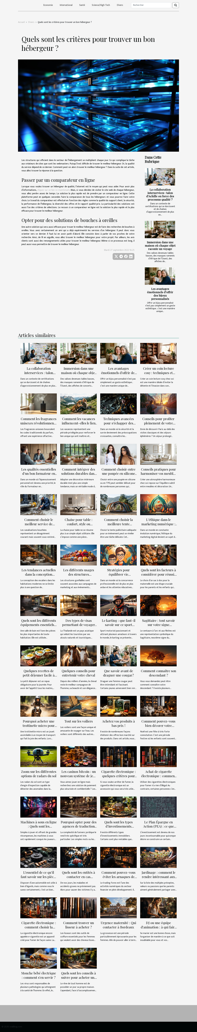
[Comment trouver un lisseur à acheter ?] (78, 908)
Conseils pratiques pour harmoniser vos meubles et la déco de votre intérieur (158, 475)
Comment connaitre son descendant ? (158, 673)
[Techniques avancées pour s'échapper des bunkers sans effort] (118, 404)
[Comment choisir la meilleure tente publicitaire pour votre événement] (118, 504)
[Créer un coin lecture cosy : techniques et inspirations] (158, 353)
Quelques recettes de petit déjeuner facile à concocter (39, 675)
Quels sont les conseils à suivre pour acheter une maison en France (78, 977)
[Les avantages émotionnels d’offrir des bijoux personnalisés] (160, 276)
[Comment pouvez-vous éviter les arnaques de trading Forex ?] (118, 857)
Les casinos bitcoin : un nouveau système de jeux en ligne (78, 775)
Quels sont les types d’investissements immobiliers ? (118, 826)
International (66, 5)
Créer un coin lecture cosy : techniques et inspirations (158, 372)
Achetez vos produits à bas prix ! (118, 723)
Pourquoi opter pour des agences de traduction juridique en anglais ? (78, 826)
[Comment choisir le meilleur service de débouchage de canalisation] (38, 504)
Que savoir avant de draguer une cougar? (118, 673)
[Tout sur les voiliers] (78, 706)
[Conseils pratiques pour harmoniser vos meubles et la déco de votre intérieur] (158, 454)
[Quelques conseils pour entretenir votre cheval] (78, 656)
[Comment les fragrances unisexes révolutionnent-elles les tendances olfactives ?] (38, 404)
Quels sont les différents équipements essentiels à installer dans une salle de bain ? (38, 627)
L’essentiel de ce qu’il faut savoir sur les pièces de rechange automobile (39, 876)
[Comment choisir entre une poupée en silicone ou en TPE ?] (118, 454)
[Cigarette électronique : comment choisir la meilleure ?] (38, 908)
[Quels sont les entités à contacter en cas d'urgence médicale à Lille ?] (78, 857)
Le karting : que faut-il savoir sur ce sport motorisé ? (118, 624)
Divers (120, 5)
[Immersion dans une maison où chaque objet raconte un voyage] (160, 229)
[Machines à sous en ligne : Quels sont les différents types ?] (38, 807)
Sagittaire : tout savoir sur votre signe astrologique (158, 624)
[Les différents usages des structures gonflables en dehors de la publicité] (78, 555)
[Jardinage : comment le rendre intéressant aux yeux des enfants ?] (158, 857)
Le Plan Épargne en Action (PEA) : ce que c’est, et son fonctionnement (158, 828)
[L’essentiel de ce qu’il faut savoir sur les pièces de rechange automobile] (38, 857)
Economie (48, 5)
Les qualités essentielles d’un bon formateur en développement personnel (38, 475)
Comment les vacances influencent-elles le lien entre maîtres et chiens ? (78, 423)
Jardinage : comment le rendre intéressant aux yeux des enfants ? (158, 876)
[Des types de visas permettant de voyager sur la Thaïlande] (78, 605)
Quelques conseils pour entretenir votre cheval (78, 673)
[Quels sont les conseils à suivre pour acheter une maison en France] (78, 958)
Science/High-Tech (101, 5)
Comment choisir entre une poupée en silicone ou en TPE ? (118, 473)
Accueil (21, 22)
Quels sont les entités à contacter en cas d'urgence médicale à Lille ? (78, 879)
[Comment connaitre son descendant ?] (158, 656)
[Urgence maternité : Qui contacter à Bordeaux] (118, 908)
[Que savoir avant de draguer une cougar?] (118, 656)
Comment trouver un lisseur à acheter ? (78, 924)
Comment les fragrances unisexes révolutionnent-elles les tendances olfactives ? (38, 425)
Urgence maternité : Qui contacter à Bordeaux (118, 924)
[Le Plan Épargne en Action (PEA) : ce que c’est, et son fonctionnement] (158, 807)
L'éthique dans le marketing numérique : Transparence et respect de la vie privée (158, 526)
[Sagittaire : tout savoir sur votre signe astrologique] (158, 605)
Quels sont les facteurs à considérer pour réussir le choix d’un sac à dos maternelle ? (158, 576)
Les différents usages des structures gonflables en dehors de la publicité (78, 576)
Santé (82, 5)
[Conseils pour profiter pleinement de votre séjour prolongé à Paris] (158, 404)
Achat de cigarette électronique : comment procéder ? (158, 775)
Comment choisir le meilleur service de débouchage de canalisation (38, 526)
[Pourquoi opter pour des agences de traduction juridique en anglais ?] (78, 807)
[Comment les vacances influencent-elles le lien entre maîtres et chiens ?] (78, 404)
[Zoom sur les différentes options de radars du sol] (38, 757)
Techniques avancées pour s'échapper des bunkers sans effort (118, 423)
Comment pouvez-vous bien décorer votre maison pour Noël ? (158, 725)
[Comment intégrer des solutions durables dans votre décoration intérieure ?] (78, 454)
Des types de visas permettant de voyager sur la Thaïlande (78, 624)
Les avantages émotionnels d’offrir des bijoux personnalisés (160, 294)
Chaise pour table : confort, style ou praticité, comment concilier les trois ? (79, 526)
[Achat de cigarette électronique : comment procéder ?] (158, 757)
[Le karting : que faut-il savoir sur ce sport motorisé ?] (118, 605)
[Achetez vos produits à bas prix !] (118, 706)
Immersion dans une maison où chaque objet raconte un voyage (160, 245)
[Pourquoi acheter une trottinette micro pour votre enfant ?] (38, 706)
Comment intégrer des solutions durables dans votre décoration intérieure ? (78, 475)
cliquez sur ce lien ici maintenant (53, 190)
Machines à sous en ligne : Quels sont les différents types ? (38, 826)
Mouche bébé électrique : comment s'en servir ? (38, 975)
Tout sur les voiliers (78, 721)
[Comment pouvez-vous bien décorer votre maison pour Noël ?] (158, 706)
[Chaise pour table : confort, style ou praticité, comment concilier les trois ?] (78, 504)
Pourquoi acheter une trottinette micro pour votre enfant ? (39, 725)
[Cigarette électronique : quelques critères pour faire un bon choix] (118, 757)
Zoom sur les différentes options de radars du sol (38, 773)
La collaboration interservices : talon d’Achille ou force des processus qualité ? (160, 194)
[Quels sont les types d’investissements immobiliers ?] (118, 807)
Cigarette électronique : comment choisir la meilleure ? (38, 927)
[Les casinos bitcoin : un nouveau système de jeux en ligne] (78, 757)
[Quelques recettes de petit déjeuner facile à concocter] (38, 656)
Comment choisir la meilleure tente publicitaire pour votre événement (118, 526)
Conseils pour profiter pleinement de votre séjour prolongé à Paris (158, 423)
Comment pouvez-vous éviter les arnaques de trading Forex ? (118, 876)
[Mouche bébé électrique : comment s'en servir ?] (38, 958)
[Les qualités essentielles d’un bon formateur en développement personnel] (38, 454)
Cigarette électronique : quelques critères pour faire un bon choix (118, 775)
